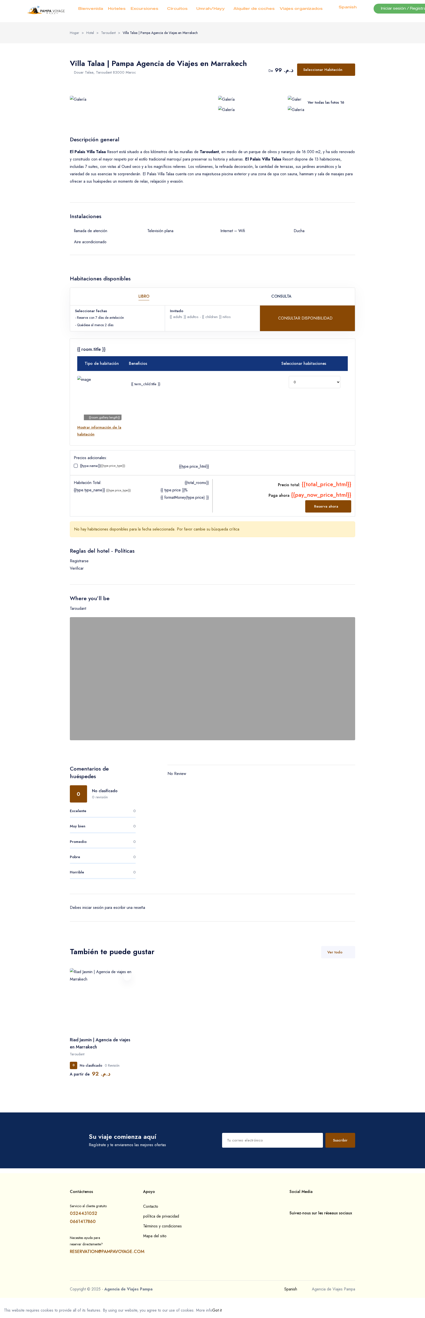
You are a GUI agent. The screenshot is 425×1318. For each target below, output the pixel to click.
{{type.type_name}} (102, 489)
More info (204, 1310)
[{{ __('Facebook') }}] (291, 1222)
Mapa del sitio (155, 1236)
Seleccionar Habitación (322, 69)
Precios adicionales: (90, 458)
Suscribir (340, 1140)
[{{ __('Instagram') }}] (299, 1222)
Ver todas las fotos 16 (326, 102)
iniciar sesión (93, 907)
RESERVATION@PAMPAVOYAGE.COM (107, 1251)
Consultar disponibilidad (306, 318)
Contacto (150, 1206)
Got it (217, 1310)
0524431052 (83, 1213)
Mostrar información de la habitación (99, 431)
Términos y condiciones (162, 1226)
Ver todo (334, 952)
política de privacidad (161, 1216)
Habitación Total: (88, 482)
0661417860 (83, 1221)
